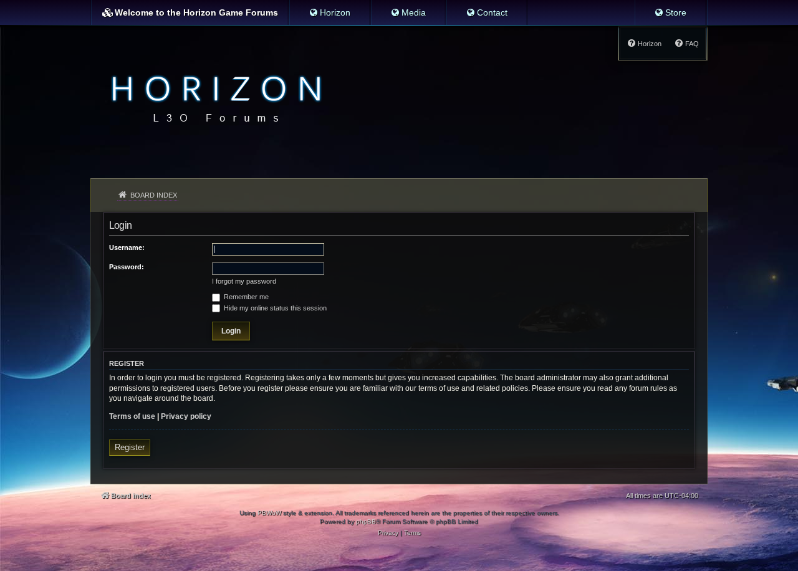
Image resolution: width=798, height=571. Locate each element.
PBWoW (269, 512)
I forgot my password (244, 281)
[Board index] (213, 97)
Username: (127, 247)
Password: (126, 267)
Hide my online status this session (274, 308)
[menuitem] (329, 12)
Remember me (245, 296)
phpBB (366, 521)
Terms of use (132, 416)
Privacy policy (186, 416)
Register (130, 447)
